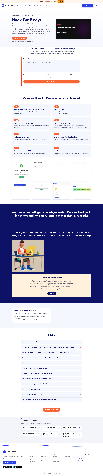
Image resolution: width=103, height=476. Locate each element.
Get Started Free (87, 5)
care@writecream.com (85, 460)
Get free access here (19, 38)
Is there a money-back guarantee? (31, 389)
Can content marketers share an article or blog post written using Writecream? (43, 358)
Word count (73, 74)
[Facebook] (82, 454)
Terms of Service (68, 454)
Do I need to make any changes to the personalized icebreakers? (39, 399)
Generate (51, 293)
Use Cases (55, 459)
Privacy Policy (67, 456)
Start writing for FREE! (51, 410)
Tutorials (54, 456)
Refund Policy (67, 459)
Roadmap (43, 460)
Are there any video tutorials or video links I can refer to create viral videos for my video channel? (48, 347)
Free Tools (26, 5)
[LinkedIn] (88, 454)
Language (25, 74)
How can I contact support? (29, 342)
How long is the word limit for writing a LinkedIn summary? (37, 373)
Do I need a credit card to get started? (32, 394)
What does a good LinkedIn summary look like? (34, 368)
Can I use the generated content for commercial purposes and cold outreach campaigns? (45, 352)
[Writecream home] (4, 451)
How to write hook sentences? (30, 363)
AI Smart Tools (39, 5)
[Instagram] (91, 454)
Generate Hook (51, 81)
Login (98, 5)
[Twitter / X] (79, 454)
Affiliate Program (45, 454)
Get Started (32, 461)
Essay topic (26, 59)
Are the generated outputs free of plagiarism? (34, 384)
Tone (48, 74)
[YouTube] (85, 454)
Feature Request (45, 463)
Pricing (52, 5)
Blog (47, 5)
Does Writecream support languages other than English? (37, 378)
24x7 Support (55, 461)
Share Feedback (84, 463)
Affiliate (17, 5)
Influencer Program (43, 457)
